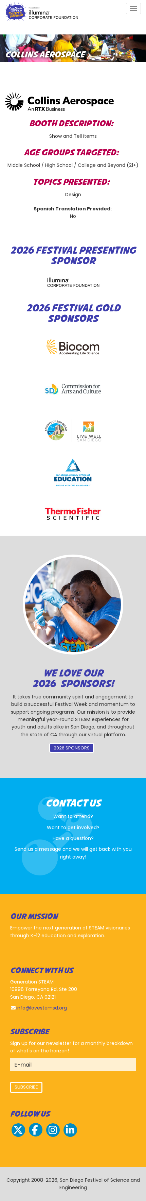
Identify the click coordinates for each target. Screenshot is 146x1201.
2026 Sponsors (72, 748)
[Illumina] (73, 282)
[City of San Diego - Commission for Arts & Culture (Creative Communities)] (73, 389)
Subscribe (26, 1087)
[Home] (41, 12)
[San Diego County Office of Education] (73, 472)
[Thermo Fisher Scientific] (73, 514)
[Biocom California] (73, 347)
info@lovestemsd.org (41, 1007)
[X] (18, 1135)
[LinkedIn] (70, 1135)
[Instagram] (53, 1135)
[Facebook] (35, 1135)
